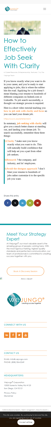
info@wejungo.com (19, 359)
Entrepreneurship (24, 72)
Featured (34, 72)
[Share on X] (15, 203)
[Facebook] (13, 335)
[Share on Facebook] (7, 203)
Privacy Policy (10, 393)
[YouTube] (25, 335)
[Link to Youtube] (37, 203)
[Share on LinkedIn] (22, 203)
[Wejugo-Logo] (21, 9)
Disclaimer (8, 396)
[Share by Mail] (30, 203)
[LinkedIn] (6, 335)
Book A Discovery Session (25, 271)
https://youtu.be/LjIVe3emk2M (17, 119)
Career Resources (11, 72)
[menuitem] (45, 9)
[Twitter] (19, 335)
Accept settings (25, 422)
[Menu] (45, 9)
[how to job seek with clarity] (22, 28)
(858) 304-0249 (17, 362)
